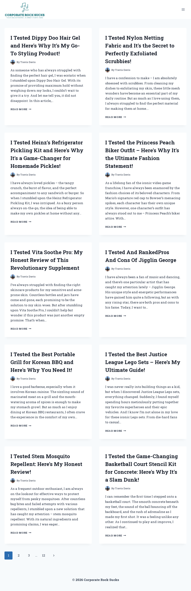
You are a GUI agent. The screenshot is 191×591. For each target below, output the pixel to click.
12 (43, 555)
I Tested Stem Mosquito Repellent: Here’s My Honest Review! (46, 464)
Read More (20, 109)
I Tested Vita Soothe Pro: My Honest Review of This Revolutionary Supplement (46, 260)
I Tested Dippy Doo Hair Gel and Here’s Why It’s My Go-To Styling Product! (45, 45)
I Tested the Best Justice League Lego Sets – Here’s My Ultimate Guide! (142, 362)
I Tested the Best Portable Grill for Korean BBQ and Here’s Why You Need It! (42, 362)
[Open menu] (183, 9)
